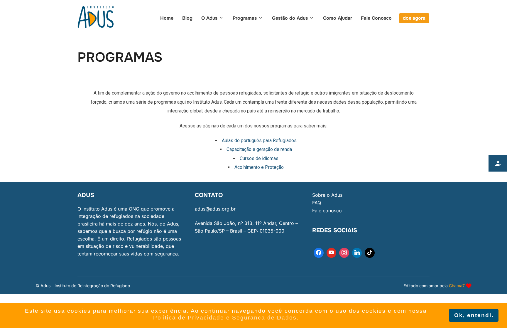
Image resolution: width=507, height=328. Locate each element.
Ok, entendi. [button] (474, 315)
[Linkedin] (357, 252)
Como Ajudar (337, 18)
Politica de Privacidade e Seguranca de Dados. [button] (226, 317)
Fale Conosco (376, 18)
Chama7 (457, 285)
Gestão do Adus (290, 18)
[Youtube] (331, 252)
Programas (245, 18)
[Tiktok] (369, 252)
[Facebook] (318, 252)
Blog (187, 18)
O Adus (209, 18)
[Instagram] (344, 252)
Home (166, 18)
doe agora (414, 18)
